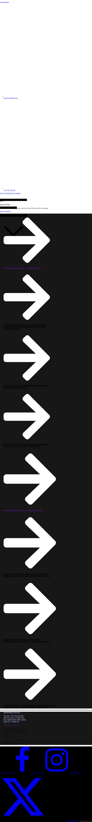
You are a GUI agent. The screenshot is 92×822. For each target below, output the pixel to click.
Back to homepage (5, 211)
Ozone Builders (4, 2)
